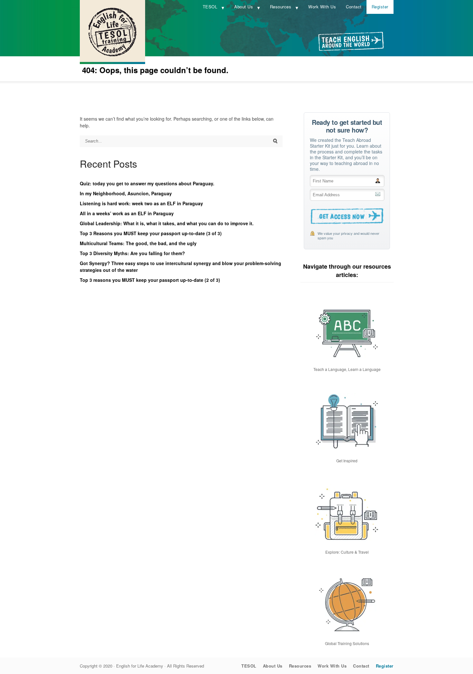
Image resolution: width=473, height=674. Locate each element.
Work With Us (322, 7)
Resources (281, 7)
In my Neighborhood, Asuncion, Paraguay (126, 193)
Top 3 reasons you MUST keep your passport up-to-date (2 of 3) (150, 280)
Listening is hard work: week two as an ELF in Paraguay (141, 203)
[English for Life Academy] (112, 62)
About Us (243, 7)
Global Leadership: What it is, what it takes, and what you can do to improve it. (167, 223)
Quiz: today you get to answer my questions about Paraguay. (147, 183)
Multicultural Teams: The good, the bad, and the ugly (138, 243)
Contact (354, 7)
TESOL (210, 7)
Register (380, 7)
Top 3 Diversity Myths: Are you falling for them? (132, 253)
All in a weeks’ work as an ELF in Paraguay (127, 213)
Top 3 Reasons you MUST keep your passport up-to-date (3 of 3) (151, 233)
